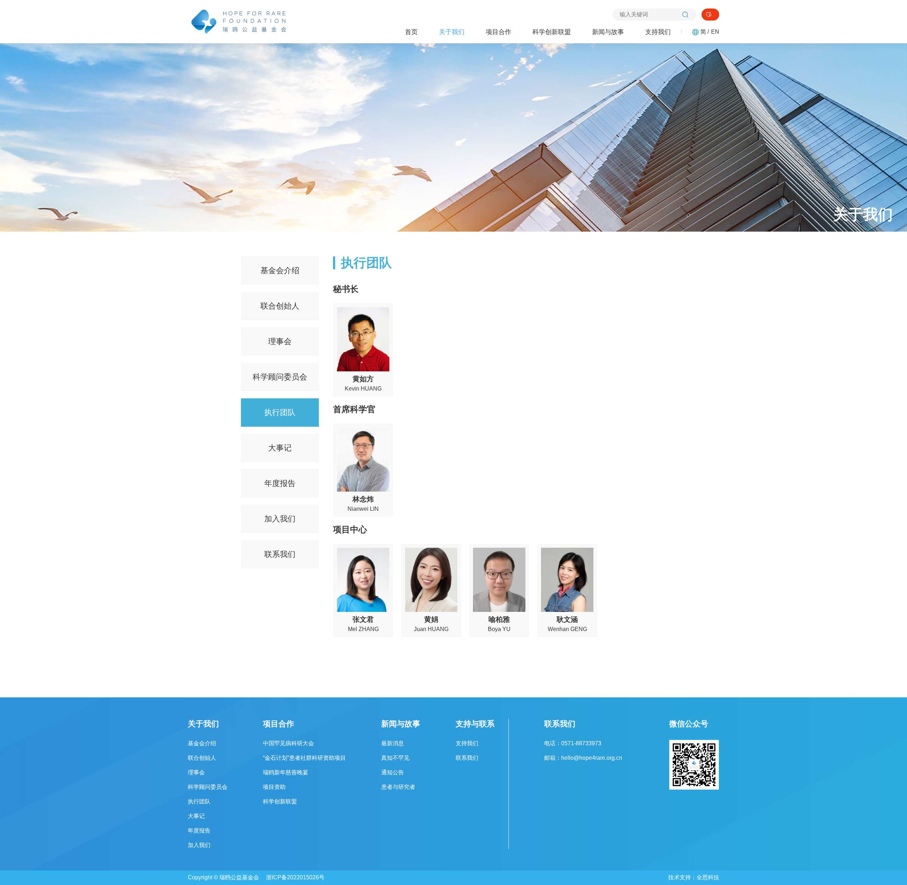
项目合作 (498, 31)
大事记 (280, 447)
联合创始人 (279, 306)
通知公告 (392, 772)
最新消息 (392, 743)
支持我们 (658, 31)
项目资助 (274, 787)
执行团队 (279, 412)
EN (715, 32)
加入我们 (279, 518)
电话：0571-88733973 (572, 743)
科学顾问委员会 (280, 376)
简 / (704, 32)
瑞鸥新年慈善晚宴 (285, 772)
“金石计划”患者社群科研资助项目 (304, 758)
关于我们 (451, 31)
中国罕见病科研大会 (288, 743)
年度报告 (279, 483)
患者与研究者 (398, 787)
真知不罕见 (395, 758)
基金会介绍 (279, 270)
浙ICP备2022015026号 (295, 877)
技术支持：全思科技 (693, 877)
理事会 (280, 341)
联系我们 (279, 554)
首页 (411, 31)
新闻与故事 (608, 31)
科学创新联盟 (552, 31)
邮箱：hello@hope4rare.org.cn (583, 758)
